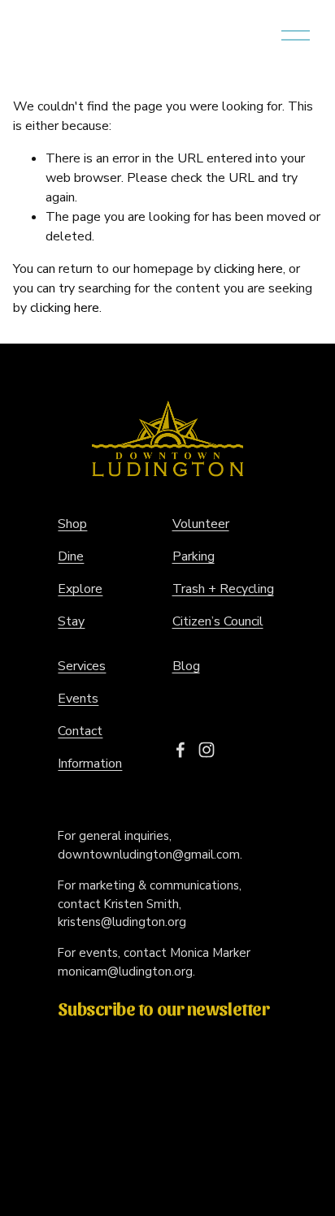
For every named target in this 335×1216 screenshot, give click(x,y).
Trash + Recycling (223, 589)
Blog (186, 666)
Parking (193, 556)
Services (82, 666)
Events (78, 699)
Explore (80, 589)
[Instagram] (206, 750)
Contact (80, 731)
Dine (71, 556)
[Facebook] (180, 750)
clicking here (248, 269)
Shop (72, 524)
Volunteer (200, 524)
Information (90, 763)
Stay (71, 621)
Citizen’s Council (217, 621)
